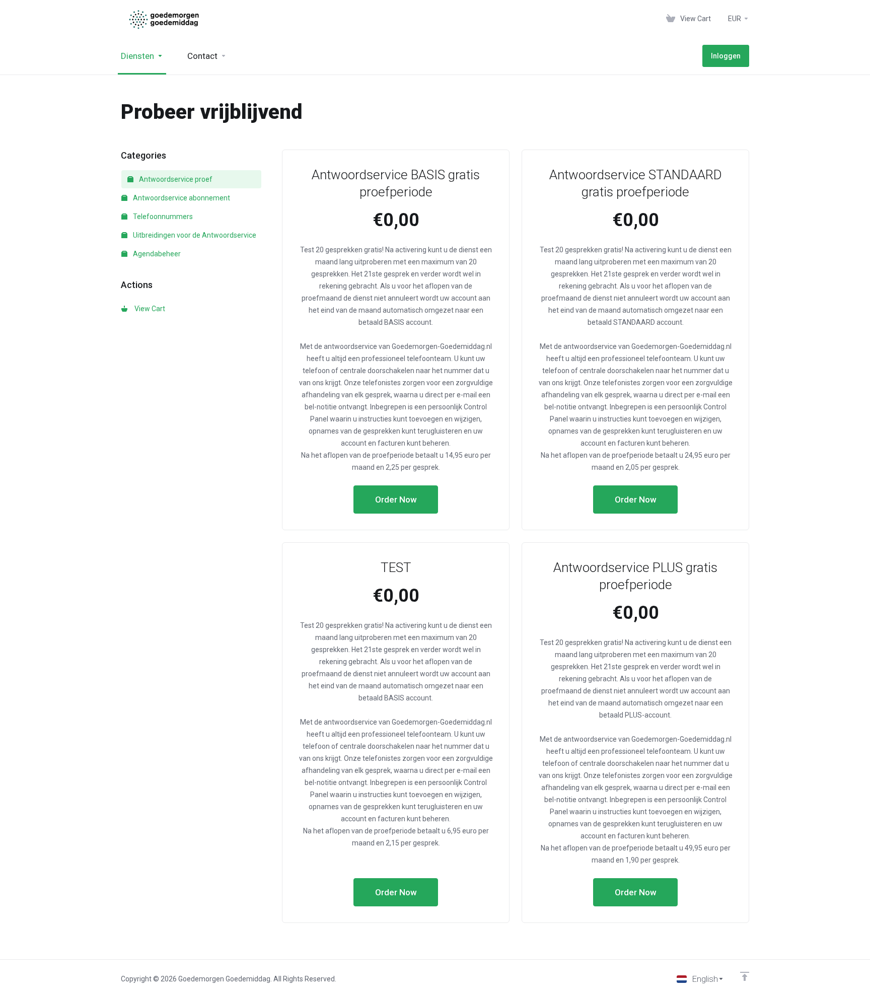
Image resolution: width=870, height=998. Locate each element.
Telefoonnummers (162, 216)
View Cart (148, 309)
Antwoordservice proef (174, 179)
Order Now (396, 499)
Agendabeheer (156, 254)
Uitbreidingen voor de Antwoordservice (193, 235)
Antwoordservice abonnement (180, 198)
